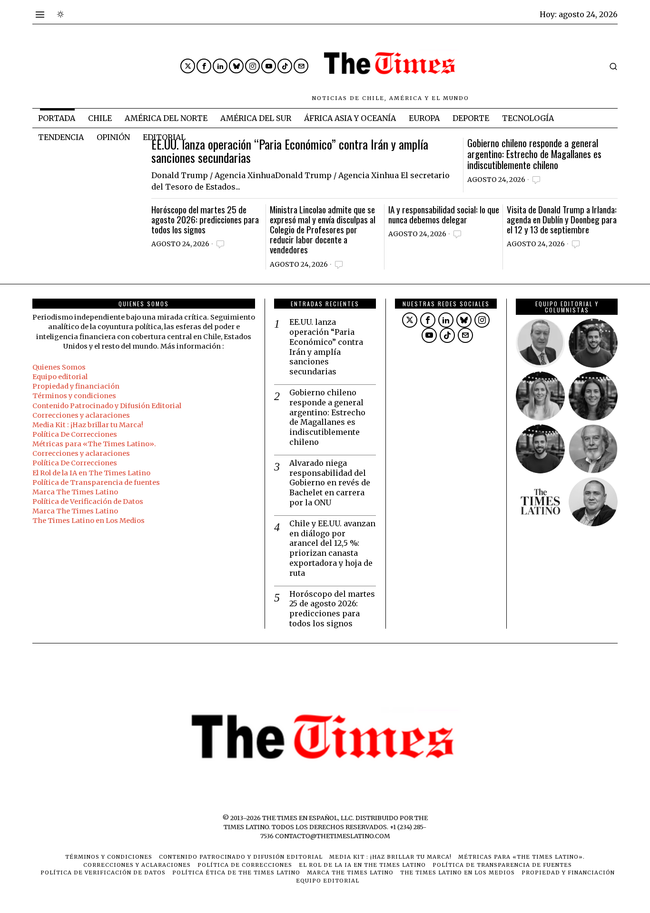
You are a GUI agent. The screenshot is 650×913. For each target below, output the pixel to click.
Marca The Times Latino (75, 492)
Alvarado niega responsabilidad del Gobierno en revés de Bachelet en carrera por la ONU (329, 482)
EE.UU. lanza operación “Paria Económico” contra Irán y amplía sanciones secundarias (289, 151)
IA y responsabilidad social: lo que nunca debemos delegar (443, 214)
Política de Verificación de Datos (87, 501)
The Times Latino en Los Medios (88, 520)
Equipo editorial (60, 376)
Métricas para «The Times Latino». (94, 444)
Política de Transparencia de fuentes (96, 482)
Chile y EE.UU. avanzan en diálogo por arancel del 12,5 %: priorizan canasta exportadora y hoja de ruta (332, 548)
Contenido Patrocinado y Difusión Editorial (106, 405)
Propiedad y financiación (75, 386)
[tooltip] (187, 66)
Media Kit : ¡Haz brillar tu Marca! (87, 425)
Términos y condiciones (74, 395)
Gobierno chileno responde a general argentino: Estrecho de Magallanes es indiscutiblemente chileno (534, 154)
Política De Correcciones (74, 434)
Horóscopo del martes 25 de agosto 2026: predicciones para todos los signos (205, 219)
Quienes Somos (59, 367)
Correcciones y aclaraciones (81, 415)
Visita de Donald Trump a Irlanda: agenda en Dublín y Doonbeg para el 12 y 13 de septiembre (562, 219)
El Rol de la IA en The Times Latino (91, 473)
